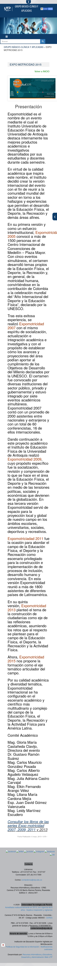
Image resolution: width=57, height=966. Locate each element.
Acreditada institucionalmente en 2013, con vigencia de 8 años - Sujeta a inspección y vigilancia (28, 908)
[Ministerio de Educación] (47, 9)
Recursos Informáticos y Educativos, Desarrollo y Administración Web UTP (36, 955)
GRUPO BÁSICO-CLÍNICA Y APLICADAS (23, 47)
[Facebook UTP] (11, 851)
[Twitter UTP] (20, 851)
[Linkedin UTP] (50, 851)
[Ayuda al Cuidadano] (52, 854)
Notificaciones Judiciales (46, 947)
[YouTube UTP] (28, 851)
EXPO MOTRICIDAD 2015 (25, 64)
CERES (49, 917)
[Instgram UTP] (39, 851)
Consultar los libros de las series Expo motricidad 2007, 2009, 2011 (28, 825)
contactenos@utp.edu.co (32, 879)
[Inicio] (3, 945)
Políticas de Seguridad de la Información (22, 946)
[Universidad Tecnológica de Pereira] (7, 9)
